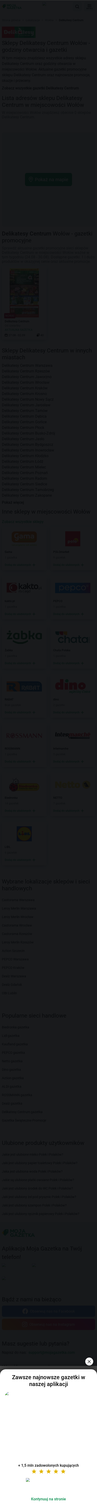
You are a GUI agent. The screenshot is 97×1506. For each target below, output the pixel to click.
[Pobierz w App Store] (48, 1485)
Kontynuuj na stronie (48, 1499)
